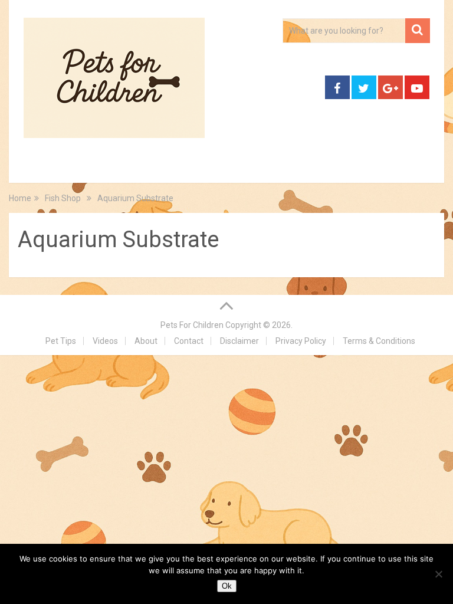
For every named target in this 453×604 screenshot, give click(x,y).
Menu (29, 169)
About (145, 341)
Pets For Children (192, 325)
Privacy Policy (300, 341)
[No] (438, 574)
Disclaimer (239, 341)
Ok (227, 586)
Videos (105, 341)
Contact (188, 341)
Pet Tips (60, 341)
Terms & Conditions (379, 341)
